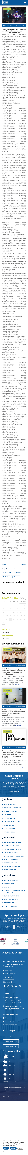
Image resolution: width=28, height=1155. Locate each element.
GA (15, 1089)
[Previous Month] (21, 598)
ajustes (13, 1145)
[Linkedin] (19, 986)
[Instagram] (8, 986)
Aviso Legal (5, 1094)
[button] (20, 2)
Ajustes (20, 1148)
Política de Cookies (7, 1096)
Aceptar (6, 1148)
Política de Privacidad (14, 1094)
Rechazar (13, 1148)
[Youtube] (16, 986)
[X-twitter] (12, 986)
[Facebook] (4, 986)
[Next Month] (24, 598)
